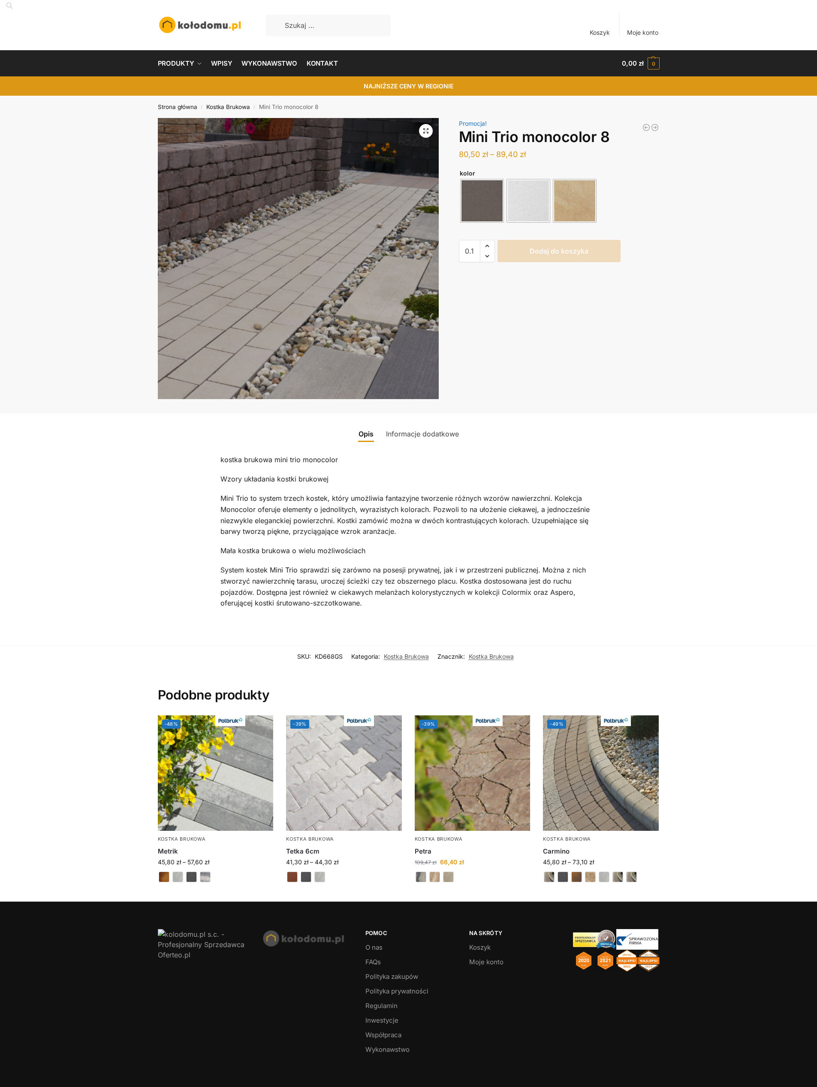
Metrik (168, 851)
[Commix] (646, 127)
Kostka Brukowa (228, 106)
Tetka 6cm (303, 851)
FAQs (373, 962)
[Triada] (655, 127)
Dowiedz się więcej (215, 892)
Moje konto (642, 32)
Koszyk (600, 32)
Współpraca (383, 1035)
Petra (423, 851)
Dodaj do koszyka (559, 251)
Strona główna (177, 106)
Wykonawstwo (387, 1049)
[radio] (482, 200)
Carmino (556, 851)
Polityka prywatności (396, 991)
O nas (374, 947)
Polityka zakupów (391, 976)
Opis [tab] (366, 434)
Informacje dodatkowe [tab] (422, 434)
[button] (640, 63)
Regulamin (381, 1006)
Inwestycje (381, 1020)
